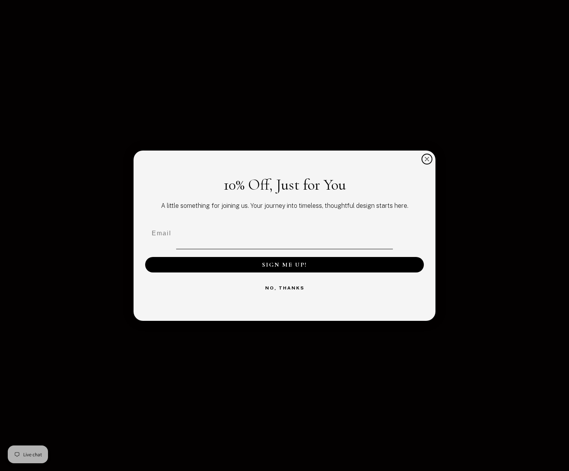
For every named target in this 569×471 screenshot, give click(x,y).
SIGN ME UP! (284, 265)
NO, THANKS (284, 288)
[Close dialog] (427, 159)
